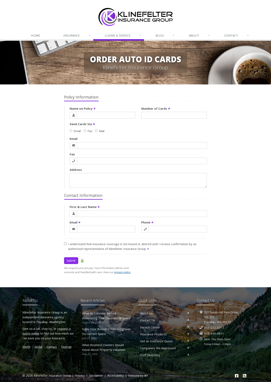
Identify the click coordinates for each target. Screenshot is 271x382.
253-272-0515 (214, 328)
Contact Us (147, 320)
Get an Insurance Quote (156, 341)
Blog (165, 35)
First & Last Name (85, 207)
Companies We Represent (158, 348)
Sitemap (66, 347)
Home (35, 35)
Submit (71, 260)
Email (77, 131)
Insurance (76, 35)
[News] (244, 375)
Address (76, 170)
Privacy (80, 375)
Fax (89, 131)
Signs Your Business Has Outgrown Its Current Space (106, 333)
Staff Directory (150, 355)
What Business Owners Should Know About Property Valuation (103, 349)
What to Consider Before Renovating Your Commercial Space (106, 317)
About (199, 35)
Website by (138, 375)
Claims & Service (123, 35)
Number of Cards (155, 108)
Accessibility (115, 375)
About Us (146, 313)
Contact (236, 35)
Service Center (150, 327)
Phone (147, 222)
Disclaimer (96, 375)
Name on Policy (83, 108)
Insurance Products (153, 334)
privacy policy (122, 272)
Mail (101, 131)
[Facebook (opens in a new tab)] (236, 375)
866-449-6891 (214, 333)
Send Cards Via (82, 124)
